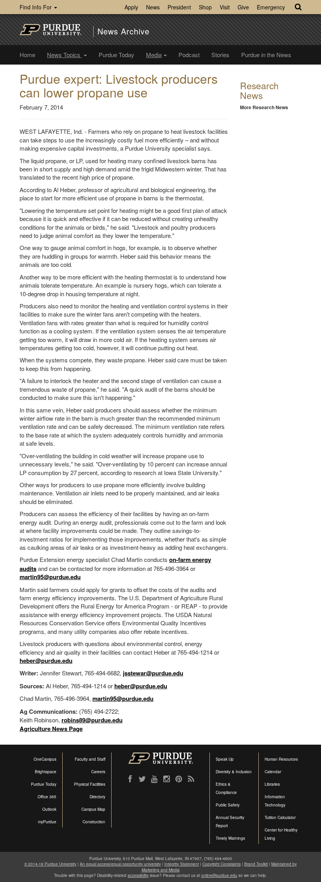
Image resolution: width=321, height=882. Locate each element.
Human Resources (281, 759)
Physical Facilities (89, 784)
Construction (94, 821)
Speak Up (225, 759)
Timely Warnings (230, 838)
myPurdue (47, 821)
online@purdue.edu (219, 875)
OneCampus (45, 759)
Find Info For (36, 7)
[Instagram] (166, 779)
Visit (225, 7)
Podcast (189, 54)
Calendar (273, 771)
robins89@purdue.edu (92, 720)
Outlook (49, 809)
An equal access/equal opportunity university (120, 864)
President (179, 7)
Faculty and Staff (90, 759)
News (153, 7)
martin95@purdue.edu (50, 576)
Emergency (271, 7)
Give (243, 7)
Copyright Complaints (221, 864)
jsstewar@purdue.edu (153, 673)
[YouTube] (154, 779)
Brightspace (45, 771)
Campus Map (93, 809)
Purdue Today (116, 54)
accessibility (138, 875)
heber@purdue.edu (46, 660)
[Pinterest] (178, 779)
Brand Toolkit (256, 864)
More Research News (264, 107)
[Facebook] (130, 779)
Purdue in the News (266, 54)
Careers (98, 771)
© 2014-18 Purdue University (50, 864)
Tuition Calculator (280, 817)
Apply (131, 7)
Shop (205, 7)
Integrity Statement (181, 864)
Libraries (272, 784)
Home (27, 54)
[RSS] (190, 779)
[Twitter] (142, 779)
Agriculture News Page (51, 728)
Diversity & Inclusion (234, 771)
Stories (220, 54)
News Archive (123, 31)
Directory (97, 796)
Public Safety (228, 805)
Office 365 (47, 796)
